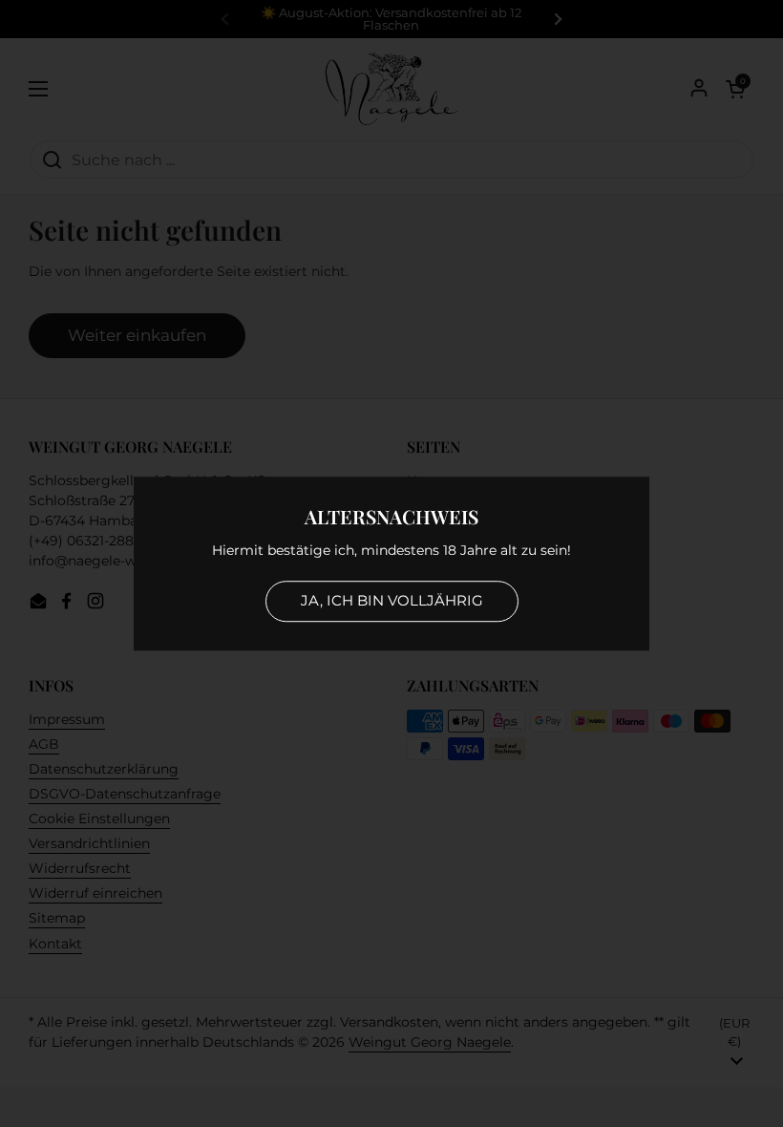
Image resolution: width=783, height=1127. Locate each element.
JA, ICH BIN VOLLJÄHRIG (392, 600)
